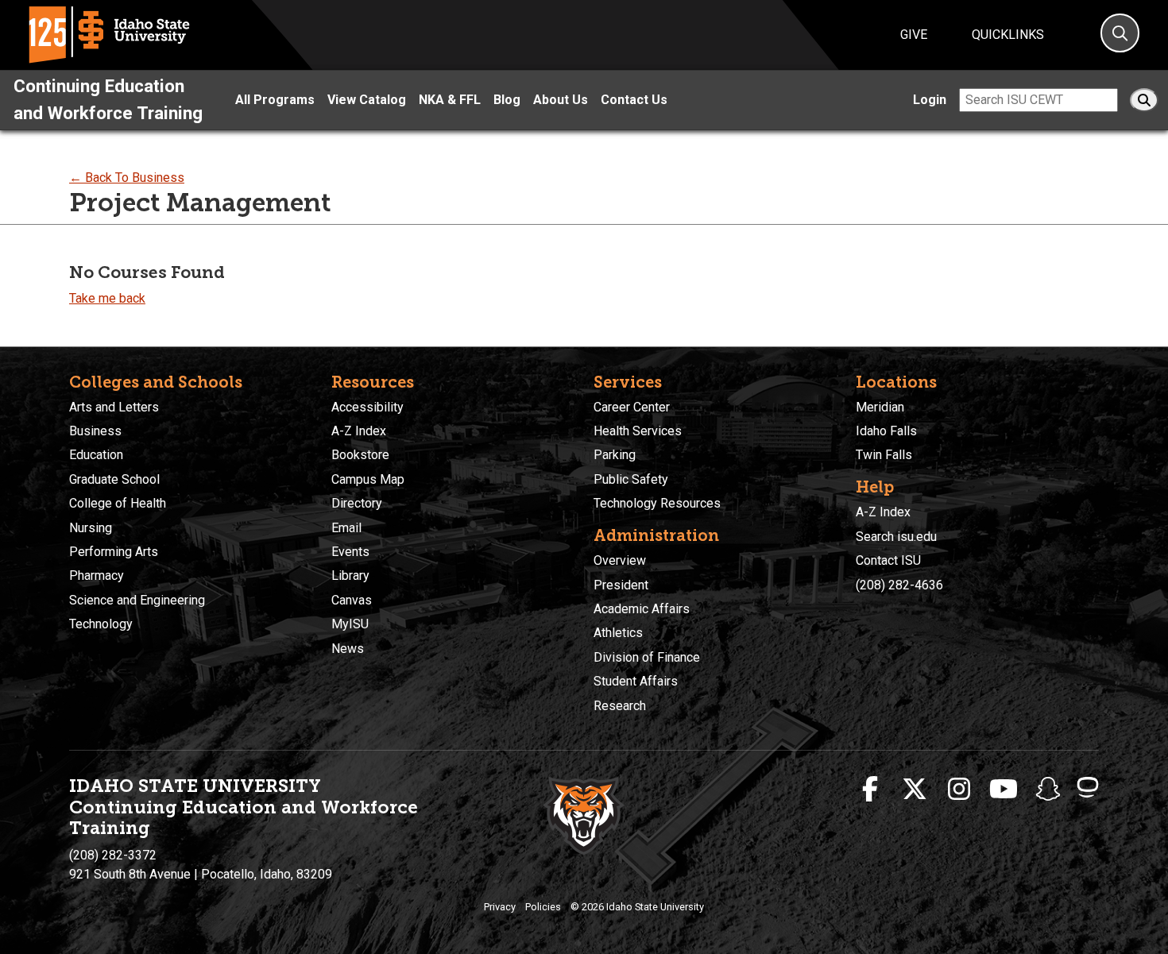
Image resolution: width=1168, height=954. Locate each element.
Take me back (107, 298)
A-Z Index (358, 430)
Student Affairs (636, 681)
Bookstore (360, 454)
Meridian (880, 407)
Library (350, 575)
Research (620, 705)
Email (346, 527)
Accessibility (367, 407)
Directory (356, 503)
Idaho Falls (886, 430)
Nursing (90, 527)
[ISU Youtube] (1003, 789)
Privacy (500, 907)
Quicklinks (1008, 34)
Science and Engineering (137, 600)
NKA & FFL (450, 99)
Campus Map (367, 479)
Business (95, 430)
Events (350, 551)
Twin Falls (884, 454)
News (347, 648)
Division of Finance (647, 657)
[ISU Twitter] (914, 789)
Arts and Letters (114, 407)
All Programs (275, 99)
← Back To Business (126, 177)
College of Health (117, 503)
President (621, 585)
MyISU (350, 623)
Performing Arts (113, 551)
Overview (620, 560)
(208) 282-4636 (899, 585)
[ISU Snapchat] (1048, 789)
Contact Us (634, 99)
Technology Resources (657, 503)
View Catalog (366, 99)
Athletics (618, 632)
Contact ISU (888, 560)
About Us (560, 99)
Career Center (632, 407)
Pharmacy (96, 575)
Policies (543, 907)
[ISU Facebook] (870, 789)
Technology (101, 623)
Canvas (351, 600)
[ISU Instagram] (959, 789)
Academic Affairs (642, 608)
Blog (506, 99)
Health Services (638, 430)
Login (929, 99)
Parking (615, 454)
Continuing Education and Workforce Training (108, 99)
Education (96, 454)
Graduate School (114, 479)
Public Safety (631, 479)
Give (913, 34)
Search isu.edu (896, 536)
